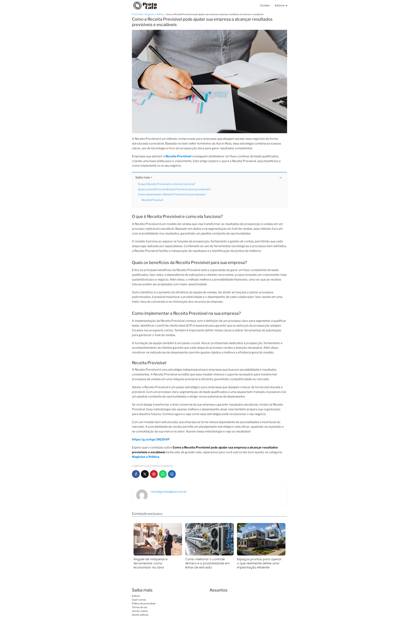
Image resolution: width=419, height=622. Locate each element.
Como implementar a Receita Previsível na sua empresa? (172, 194)
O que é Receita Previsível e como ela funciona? (166, 184)
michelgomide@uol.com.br (169, 491)
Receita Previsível (153, 200)
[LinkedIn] (172, 474)
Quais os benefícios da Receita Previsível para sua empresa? (174, 189)
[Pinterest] (154, 474)
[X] (145, 474)
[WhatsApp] (163, 474)
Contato (265, 5)
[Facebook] (136, 474)
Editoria (279, 5)
